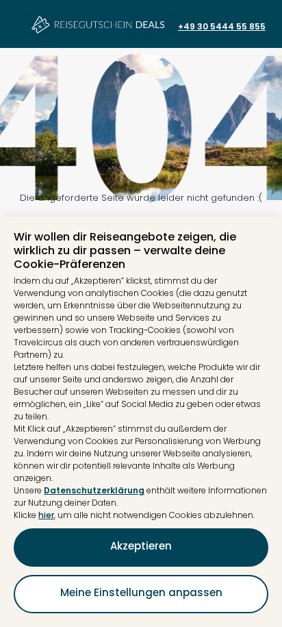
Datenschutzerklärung (94, 490)
